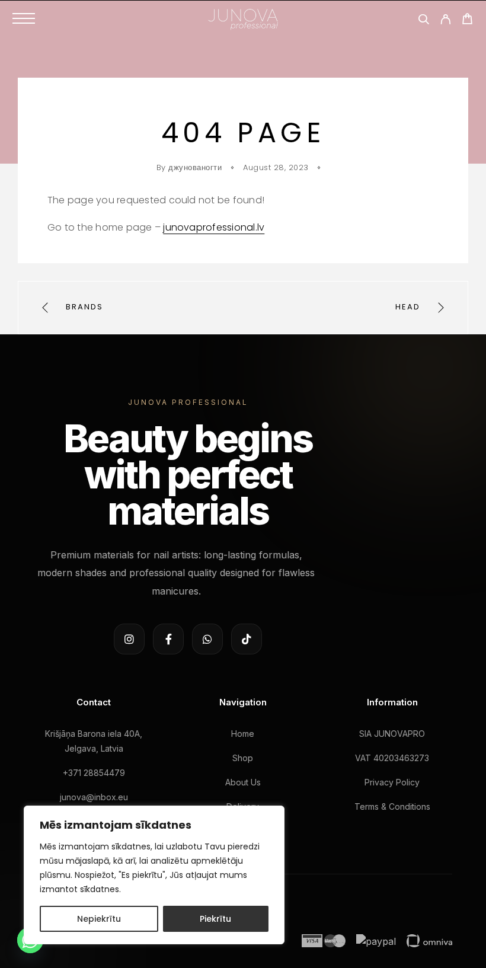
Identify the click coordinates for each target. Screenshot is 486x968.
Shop (242, 758)
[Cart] (467, 20)
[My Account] (445, 21)
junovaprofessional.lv (213, 227)
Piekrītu (215, 919)
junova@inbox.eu (94, 797)
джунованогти (195, 167)
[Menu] (23, 18)
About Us (243, 782)
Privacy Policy (392, 782)
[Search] (423, 21)
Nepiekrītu (99, 919)
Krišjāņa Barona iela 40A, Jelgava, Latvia (93, 741)
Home (242, 734)
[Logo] (243, 18)
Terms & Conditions (392, 806)
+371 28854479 (94, 773)
